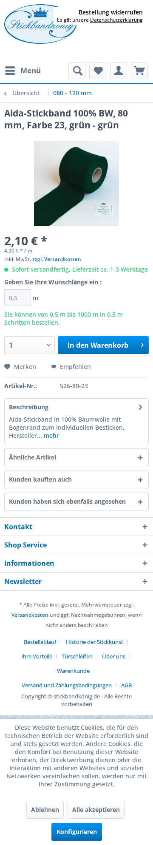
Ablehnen (45, 809)
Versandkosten (29, 614)
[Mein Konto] (118, 70)
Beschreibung (28, 407)
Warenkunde (73, 671)
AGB (126, 685)
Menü (30, 70)
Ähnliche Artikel (32, 457)
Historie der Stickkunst (94, 642)
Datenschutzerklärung (116, 19)
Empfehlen (74, 367)
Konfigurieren (77, 832)
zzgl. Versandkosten (56, 259)
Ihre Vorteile (36, 656)
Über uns (113, 656)
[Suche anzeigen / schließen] (76, 70)
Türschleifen (77, 656)
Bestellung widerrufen (111, 12)
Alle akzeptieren (96, 809)
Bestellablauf (40, 642)
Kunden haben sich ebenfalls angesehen (67, 501)
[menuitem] (22, 70)
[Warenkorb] (139, 70)
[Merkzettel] (97, 70)
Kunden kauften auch (40, 479)
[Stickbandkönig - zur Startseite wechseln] (40, 24)
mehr (50, 435)
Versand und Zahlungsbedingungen (67, 685)
